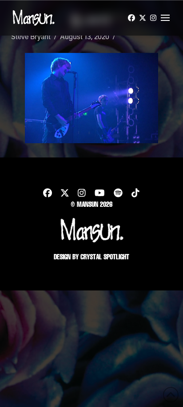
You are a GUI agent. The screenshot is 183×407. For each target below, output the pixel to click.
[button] (165, 17)
